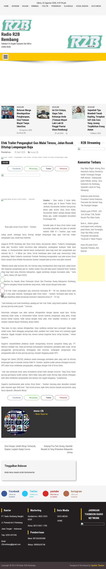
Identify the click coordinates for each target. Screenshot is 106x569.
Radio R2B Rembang (10, 37)
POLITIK (45, 6)
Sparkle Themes (97, 565)
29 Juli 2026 (59, 133)
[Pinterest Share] (2, 290)
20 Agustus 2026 (25, 130)
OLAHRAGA (68, 6)
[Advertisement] (53, 84)
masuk (16, 472)
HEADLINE (20, 107)
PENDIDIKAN (56, 6)
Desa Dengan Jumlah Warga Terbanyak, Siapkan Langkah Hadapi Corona (20, 447)
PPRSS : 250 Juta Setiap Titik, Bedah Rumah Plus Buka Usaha (91, 214)
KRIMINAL (35, 6)
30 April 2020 (19, 152)
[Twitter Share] (2, 285)
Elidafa (83, 211)
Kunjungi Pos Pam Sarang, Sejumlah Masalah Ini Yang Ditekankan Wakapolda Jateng (57, 449)
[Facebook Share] (2, 274)
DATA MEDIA (96, 6)
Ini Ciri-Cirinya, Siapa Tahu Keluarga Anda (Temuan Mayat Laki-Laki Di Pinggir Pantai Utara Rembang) (59, 120)
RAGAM (25, 6)
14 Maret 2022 (95, 133)
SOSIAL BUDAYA (82, 6)
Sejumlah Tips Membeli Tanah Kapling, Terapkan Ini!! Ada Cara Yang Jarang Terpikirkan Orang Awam (96, 120)
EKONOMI (15, 6)
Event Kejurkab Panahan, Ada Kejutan (90, 248)
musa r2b (22, 133)
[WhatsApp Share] (2, 280)
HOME (6, 6)
